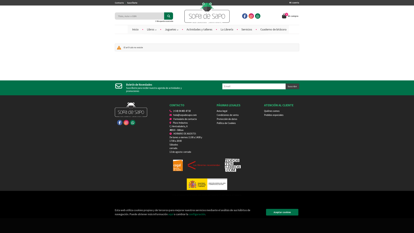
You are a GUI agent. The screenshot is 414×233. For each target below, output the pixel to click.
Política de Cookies (226, 123)
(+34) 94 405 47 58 (182, 110)
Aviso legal (222, 110)
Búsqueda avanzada (164, 21)
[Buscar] (168, 16)
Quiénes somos (272, 110)
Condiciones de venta (228, 114)
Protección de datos (227, 119)
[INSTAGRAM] (251, 16)
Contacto (119, 2)
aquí (170, 214)
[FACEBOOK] (244, 16)
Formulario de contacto (185, 119)
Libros (151, 29)
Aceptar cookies (282, 212)
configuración (197, 214)
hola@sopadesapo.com (185, 114)
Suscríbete (132, 2)
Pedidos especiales (273, 114)
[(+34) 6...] (257, 16)
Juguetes (171, 29)
